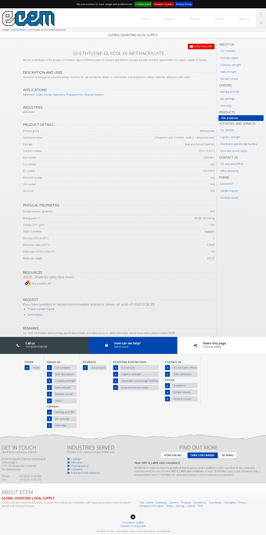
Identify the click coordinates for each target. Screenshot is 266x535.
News (58, 400)
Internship (226, 105)
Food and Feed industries (85, 472)
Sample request (229, 191)
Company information (151, 506)
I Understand (143, 4)
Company (161, 502)
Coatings (76, 459)
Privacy (243, 502)
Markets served (229, 79)
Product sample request (41, 309)
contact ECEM (167, 333)
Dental (47, 94)
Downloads (215, 502)
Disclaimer (230, 502)
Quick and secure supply (233, 151)
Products (194, 18)
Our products (229, 118)
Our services (227, 130)
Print (200, 506)
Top (141, 502)
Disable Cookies (163, 4)
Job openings (227, 98)
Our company (227, 51)
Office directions (229, 171)
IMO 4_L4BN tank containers (187, 471)
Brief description (229, 58)
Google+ (151, 531)
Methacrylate (207, 131)
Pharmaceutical (79, 466)
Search (191, 506)
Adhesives (28, 94)
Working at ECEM (229, 91)
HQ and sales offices (232, 164)
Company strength (230, 65)
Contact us (244, 18)
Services (219, 18)
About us (170, 18)
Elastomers (58, 94)
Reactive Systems (94, 94)
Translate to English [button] (133, 522)
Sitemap (180, 506)
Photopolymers (74, 94)
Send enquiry (203, 46)
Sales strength (228, 71)
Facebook (165, 531)
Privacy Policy (184, 4)
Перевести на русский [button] (133, 526)
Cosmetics (77, 469)
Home (145, 18)
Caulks (39, 94)
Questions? (226, 183)
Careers (173, 502)
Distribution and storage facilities (238, 144)
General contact (229, 197)
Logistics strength (230, 137)
